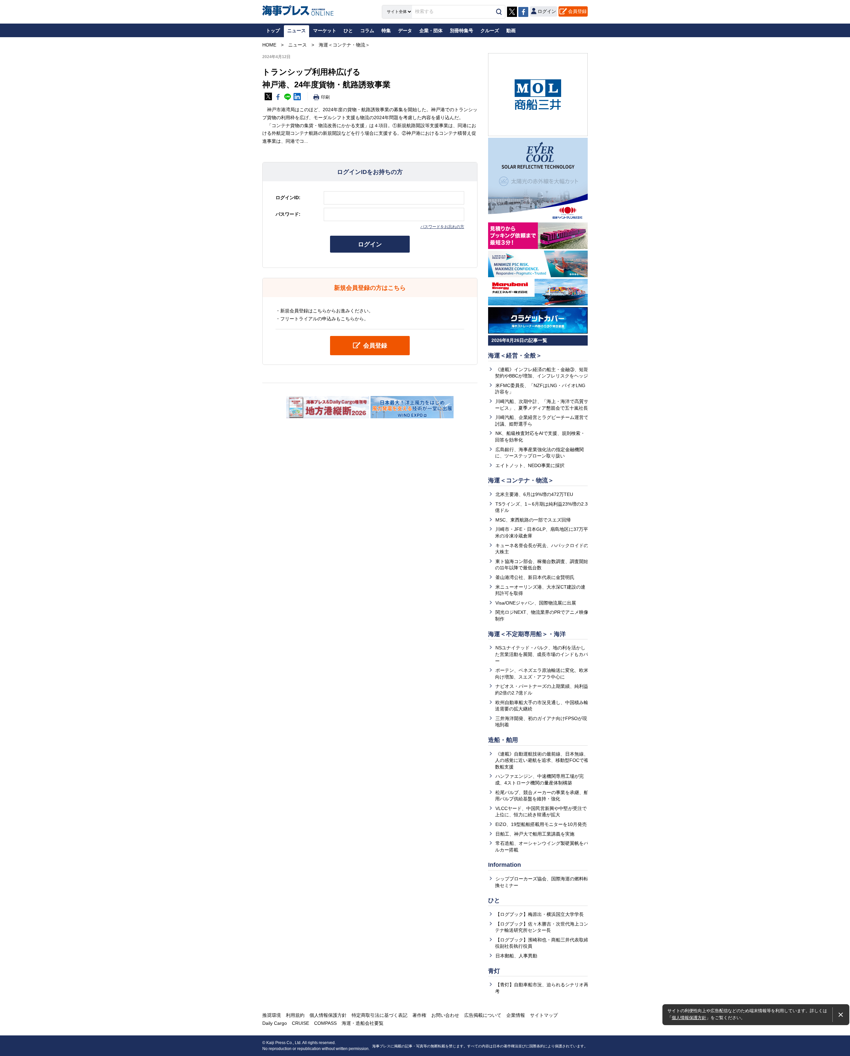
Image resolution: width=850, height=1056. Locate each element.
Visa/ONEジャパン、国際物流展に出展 (535, 603)
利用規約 (295, 1015)
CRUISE (300, 1023)
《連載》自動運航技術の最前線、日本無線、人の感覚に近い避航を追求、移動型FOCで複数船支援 (542, 760)
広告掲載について (482, 1015)
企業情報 (515, 1015)
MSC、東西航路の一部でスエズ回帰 (533, 520)
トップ (273, 30)
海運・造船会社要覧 (362, 1023)
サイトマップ (544, 1015)
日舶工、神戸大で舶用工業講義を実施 (534, 834)
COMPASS (325, 1023)
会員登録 (577, 11)
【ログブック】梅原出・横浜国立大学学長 (539, 914)
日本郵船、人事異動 (516, 955)
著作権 (419, 1015)
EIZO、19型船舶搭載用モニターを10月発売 (541, 824)
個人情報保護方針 (689, 1017)
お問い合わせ (445, 1015)
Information (504, 864)
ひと (494, 900)
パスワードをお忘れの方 (442, 226)
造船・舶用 (503, 740)
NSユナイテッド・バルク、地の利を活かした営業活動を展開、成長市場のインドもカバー (541, 654)
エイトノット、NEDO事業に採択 (529, 465)
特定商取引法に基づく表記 (379, 1015)
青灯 (494, 971)
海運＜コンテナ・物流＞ (521, 480)
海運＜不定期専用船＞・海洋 (527, 634)
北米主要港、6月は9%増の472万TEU (534, 494)
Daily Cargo (274, 1023)
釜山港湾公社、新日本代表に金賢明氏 (534, 577)
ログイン (370, 244)
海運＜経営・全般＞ (515, 355)
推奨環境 (271, 1015)
